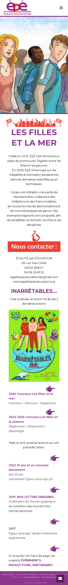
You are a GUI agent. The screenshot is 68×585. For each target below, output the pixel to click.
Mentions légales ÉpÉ (35, 582)
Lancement (31, 479)
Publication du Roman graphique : (33, 501)
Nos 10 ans (16, 474)
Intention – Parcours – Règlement (32, 403)
